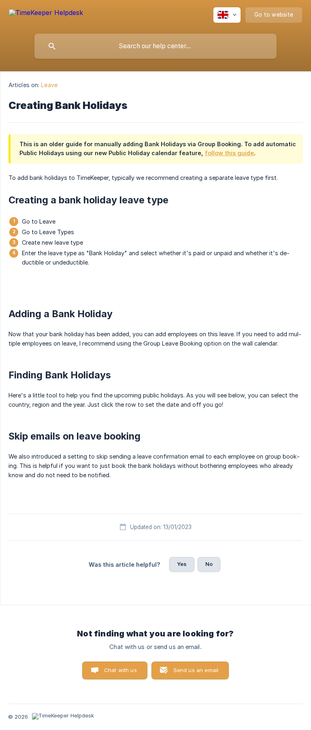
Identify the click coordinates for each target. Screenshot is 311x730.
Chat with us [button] (120, 670)
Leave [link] (49, 84)
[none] (46, 14)
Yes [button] (182, 564)
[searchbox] (155, 46)
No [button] (209, 564)
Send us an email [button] (195, 670)
